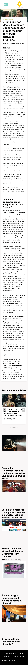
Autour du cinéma (7, 19)
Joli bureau (11, 660)
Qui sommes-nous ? (11, 653)
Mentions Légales (18, 656)
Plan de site (7, 656)
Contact (21, 653)
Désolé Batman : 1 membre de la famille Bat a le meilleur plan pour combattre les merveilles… (14, 412)
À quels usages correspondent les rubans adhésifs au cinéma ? (12, 599)
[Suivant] (23, 410)
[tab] (10, 427)
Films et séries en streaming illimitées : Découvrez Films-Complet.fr (13, 552)
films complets (9, 560)
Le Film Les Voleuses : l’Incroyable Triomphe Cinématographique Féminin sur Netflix (13, 513)
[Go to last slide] (4, 410)
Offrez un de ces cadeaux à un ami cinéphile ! (11, 641)
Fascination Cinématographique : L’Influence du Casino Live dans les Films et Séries (13, 473)
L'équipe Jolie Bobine (9, 43)
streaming (17, 560)
